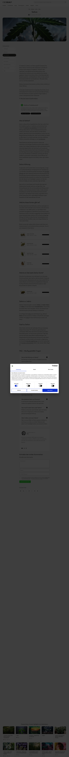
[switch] (28, 386)
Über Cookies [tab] (50, 369)
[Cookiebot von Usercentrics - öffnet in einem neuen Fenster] (53, 366)
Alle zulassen (50, 390)
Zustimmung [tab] (18, 369)
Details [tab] (34, 369)
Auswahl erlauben (34, 390)
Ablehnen (19, 390)
